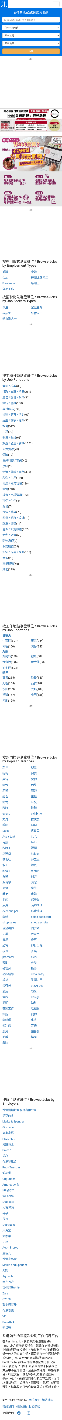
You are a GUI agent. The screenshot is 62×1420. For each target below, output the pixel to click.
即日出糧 (36, 945)
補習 (34, 876)
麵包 (5, 785)
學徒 (5, 894)
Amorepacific (11, 1184)
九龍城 (6, 656)
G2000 (6, 1299)
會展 (34, 962)
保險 (5, 454)
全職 (34, 272)
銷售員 (35, 1031)
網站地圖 (47, 1400)
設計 (5, 979)
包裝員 (35, 934)
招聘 (5, 773)
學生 (5, 307)
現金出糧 (8, 928)
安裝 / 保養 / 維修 (13, 552)
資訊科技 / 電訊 (12, 460)
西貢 (34, 683)
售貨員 (35, 830)
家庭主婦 (36, 307)
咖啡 (5, 916)
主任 (34, 796)
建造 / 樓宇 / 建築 (13, 420)
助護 (5, 1037)
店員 (5, 905)
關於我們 (34, 1400)
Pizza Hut (8, 1138)
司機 (5, 934)
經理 (5, 796)
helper (35, 853)
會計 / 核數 (9, 386)
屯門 (34, 694)
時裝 (34, 802)
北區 (5, 683)
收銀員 (35, 1008)
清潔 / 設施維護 (12, 529)
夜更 (34, 939)
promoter (8, 957)
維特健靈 (8, 1190)
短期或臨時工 (39, 277)
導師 (5, 825)
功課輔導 (8, 974)
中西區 (6, 640)
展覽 (5, 888)
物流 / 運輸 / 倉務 (13, 472)
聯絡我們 (8, 1406)
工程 (5, 431)
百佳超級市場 (11, 1287)
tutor (34, 842)
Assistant (8, 836)
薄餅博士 (8, 1144)
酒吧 (5, 1002)
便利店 (6, 1025)
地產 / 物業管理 (12, 483)
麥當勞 (6, 968)
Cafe (34, 836)
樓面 (34, 1037)
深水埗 (6, 662)
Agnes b (7, 1276)
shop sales (9, 922)
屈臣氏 (6, 1253)
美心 (5, 1156)
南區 (5, 646)
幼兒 (34, 991)
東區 (34, 640)
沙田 (5, 689)
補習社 (6, 859)
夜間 (5, 962)
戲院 (5, 1042)
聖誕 (34, 767)
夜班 (5, 951)
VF (4, 1316)
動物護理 (8, 540)
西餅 (34, 785)
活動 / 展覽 (9, 535)
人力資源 (8, 449)
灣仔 (34, 646)
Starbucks (9, 1224)
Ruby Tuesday (11, 1167)
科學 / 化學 (9, 500)
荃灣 (5, 694)
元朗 (5, 700)
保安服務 (8, 546)
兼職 (5, 272)
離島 (34, 677)
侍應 (5, 842)
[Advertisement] (31, 82)
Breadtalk (8, 1322)
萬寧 (5, 1213)
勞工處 (35, 859)
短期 (34, 848)
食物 (34, 779)
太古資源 (8, 1207)
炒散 (34, 865)
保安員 (35, 899)
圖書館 (35, 928)
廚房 (5, 1031)
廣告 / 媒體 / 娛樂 (13, 397)
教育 (5, 426)
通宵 (5, 945)
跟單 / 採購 (9, 523)
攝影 (34, 968)
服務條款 (34, 1406)
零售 (5, 489)
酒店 (5, 991)
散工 (5, 865)
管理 (5, 558)
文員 (5, 819)
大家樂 (6, 1236)
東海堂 (6, 1230)
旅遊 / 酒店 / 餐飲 (13, 443)
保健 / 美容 (9, 512)
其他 (5, 569)
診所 (5, 1014)
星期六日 (36, 979)
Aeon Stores (10, 1247)
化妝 (34, 1020)
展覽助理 (36, 911)
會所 (5, 997)
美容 (5, 779)
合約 (5, 277)
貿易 (5, 506)
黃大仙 (35, 662)
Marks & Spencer (13, 1121)
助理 (34, 825)
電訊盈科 (8, 1196)
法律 (5, 466)
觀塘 (34, 656)
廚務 (5, 790)
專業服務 (8, 563)
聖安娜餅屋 (9, 1304)
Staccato (8, 1201)
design (35, 997)
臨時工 (6, 848)
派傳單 (6, 882)
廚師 (34, 790)
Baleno (6, 1150)
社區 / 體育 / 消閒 (13, 414)
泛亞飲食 (8, 1115)
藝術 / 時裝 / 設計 (13, 518)
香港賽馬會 (9, 1161)
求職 (34, 894)
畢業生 (6, 313)
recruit (35, 871)
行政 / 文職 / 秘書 (13, 391)
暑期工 (35, 283)
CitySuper (8, 1178)
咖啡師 (6, 1020)
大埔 (34, 689)
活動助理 (36, 905)
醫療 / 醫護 (9, 437)
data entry (37, 974)
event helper (10, 911)
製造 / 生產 (9, 477)
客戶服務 (8, 409)
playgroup (37, 985)
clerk (34, 957)
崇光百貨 (8, 1282)
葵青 (5, 677)
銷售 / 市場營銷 (12, 495)
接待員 (6, 985)
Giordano (8, 1127)
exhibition (37, 813)
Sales (6, 830)
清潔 (34, 882)
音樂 (34, 1025)
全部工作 (8, 289)
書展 (34, 951)
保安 (34, 773)
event (6, 813)
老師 (5, 899)
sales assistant (41, 916)
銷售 (5, 802)
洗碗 (34, 807)
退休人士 (36, 313)
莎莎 (5, 1219)
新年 (5, 767)
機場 (5, 939)
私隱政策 (21, 1406)
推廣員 (35, 819)
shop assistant (40, 922)
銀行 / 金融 (9, 403)
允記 (5, 1270)
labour (6, 871)
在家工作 (8, 1008)
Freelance (8, 283)
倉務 (5, 876)
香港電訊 (8, 1310)
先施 (5, 1242)
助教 (34, 1002)
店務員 (6, 853)
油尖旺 (6, 667)
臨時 (5, 807)
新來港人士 (9, 318)
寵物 (34, 1014)
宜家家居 (8, 1133)
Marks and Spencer (14, 1265)
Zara (5, 1293)
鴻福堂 (6, 1173)
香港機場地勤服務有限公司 (19, 1110)
